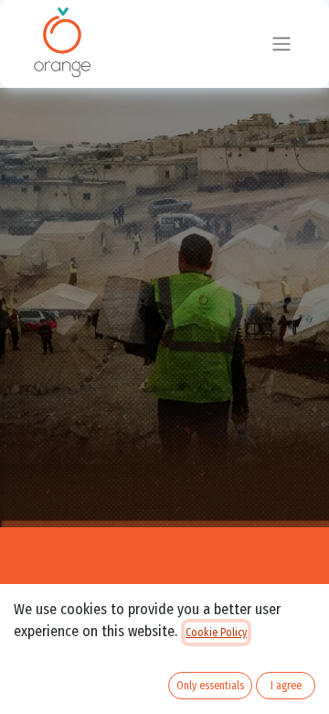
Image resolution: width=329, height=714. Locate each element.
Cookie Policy (216, 632)
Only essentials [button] (210, 685)
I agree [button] (286, 685)
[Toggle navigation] (281, 44)
